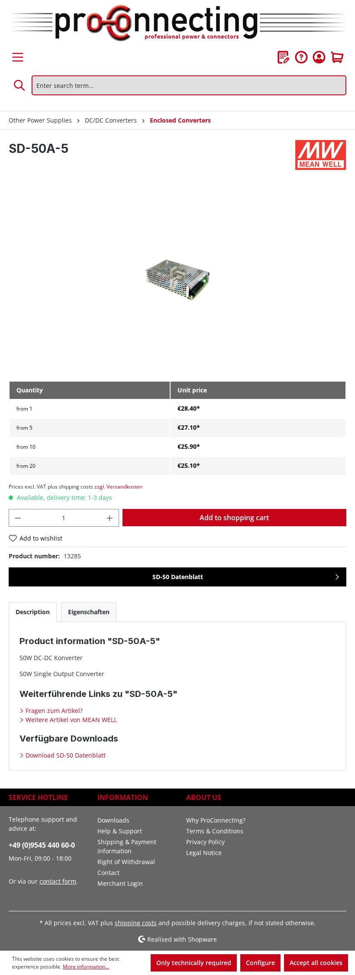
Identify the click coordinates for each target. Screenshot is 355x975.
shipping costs (136, 923)
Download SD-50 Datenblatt (65, 755)
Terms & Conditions (214, 831)
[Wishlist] (283, 57)
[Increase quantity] (110, 518)
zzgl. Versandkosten (118, 486)
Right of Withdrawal (126, 862)
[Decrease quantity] (18, 518)
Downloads (113, 820)
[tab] (33, 612)
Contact (108, 872)
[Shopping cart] (337, 57)
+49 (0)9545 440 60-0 (42, 845)
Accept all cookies (316, 963)
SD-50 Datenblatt (177, 577)
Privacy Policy (205, 842)
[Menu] (18, 57)
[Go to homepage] (177, 23)
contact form (57, 881)
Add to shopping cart (234, 517)
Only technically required (193, 963)
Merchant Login (120, 883)
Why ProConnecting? (215, 820)
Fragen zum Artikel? (53, 710)
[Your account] (319, 57)
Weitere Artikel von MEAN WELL (70, 720)
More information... (86, 966)
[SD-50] (177, 281)
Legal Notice (204, 853)
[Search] (20, 85)
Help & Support (119, 831)
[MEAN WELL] (320, 155)
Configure (260, 963)
